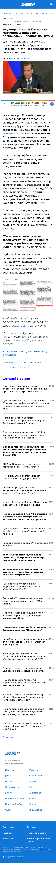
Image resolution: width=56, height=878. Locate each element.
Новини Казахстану (32, 362)
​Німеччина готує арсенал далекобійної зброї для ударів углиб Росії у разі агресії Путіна (25, 420)
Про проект (9, 827)
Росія (12, 18)
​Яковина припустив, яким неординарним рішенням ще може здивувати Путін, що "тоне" (24, 490)
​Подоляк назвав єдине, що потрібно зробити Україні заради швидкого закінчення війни (25, 615)
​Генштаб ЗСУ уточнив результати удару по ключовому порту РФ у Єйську (23, 601)
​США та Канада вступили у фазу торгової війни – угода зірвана (22, 465)
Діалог (5, 18)
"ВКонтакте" (11, 133)
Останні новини (16, 379)
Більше (8, 737)
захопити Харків (25, 340)
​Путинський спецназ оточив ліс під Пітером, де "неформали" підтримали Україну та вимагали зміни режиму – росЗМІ (26, 404)
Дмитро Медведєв (12, 362)
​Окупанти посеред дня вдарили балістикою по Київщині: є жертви (24, 669)
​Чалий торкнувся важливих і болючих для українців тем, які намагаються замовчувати (26, 642)
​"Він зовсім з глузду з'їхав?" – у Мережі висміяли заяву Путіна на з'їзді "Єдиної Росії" (23, 586)
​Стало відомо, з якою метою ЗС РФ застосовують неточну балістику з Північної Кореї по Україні (24, 435)
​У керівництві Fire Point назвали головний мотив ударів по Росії (22, 477)
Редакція (8, 833)
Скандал (23, 367)
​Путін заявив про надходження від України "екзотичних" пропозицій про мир (24, 531)
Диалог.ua (43, 849)
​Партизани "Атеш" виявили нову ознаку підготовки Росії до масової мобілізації (24, 726)
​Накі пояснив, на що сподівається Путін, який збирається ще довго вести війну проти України (23, 712)
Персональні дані (36, 833)
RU (51, 4)
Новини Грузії (10, 367)
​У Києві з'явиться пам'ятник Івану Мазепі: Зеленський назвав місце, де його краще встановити (25, 697)
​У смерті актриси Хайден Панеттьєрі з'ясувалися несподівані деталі (25, 503)
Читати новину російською (28, 21)
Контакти (8, 838)
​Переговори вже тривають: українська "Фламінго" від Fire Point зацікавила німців (25, 683)
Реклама (31, 827)
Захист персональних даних (38, 839)
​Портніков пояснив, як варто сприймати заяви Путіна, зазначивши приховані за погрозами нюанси (26, 389)
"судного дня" (20, 325)
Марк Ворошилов (20, 58)
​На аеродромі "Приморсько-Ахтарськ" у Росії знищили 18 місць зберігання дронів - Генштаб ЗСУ (24, 656)
